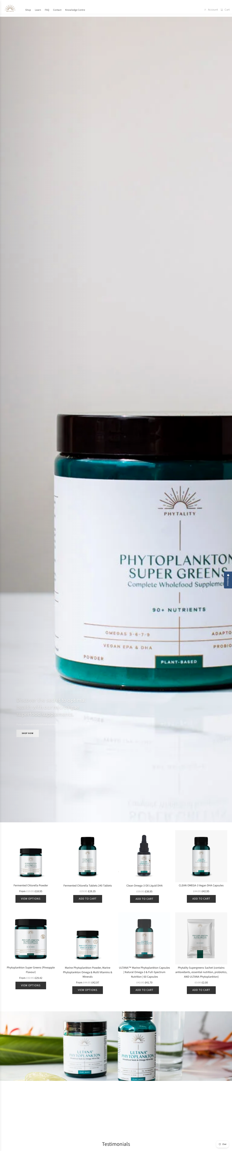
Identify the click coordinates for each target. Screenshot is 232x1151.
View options (31, 899)
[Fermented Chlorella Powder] (31, 856)
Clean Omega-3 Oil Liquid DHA (144, 886)
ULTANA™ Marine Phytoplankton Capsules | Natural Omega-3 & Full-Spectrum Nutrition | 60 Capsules (144, 972)
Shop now (28, 733)
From (30, 891)
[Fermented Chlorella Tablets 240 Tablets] (88, 856)
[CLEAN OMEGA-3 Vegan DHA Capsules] (201, 856)
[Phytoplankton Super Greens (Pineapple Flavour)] (31, 938)
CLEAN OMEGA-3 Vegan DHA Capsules (201, 886)
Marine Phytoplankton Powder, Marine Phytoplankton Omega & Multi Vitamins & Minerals (87, 972)
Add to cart (88, 899)
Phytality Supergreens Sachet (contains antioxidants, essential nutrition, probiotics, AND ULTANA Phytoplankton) (201, 972)
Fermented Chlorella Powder (31, 886)
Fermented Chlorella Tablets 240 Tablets (87, 886)
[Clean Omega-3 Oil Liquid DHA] (144, 856)
